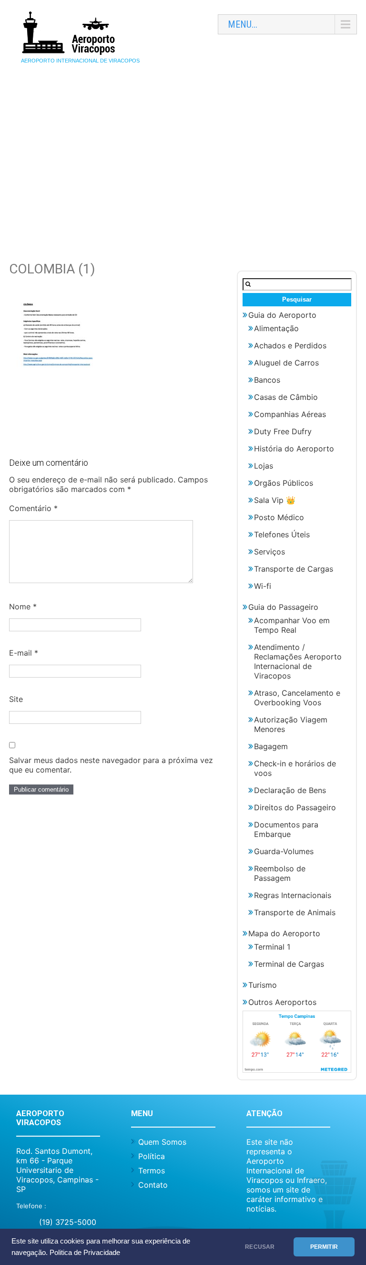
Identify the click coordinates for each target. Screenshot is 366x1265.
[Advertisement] (183, 156)
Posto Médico (279, 517)
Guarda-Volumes (284, 851)
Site (16, 699)
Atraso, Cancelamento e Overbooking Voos (297, 697)
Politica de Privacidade (85, 1252)
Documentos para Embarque (286, 829)
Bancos (267, 380)
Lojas (263, 465)
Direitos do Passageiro (295, 807)
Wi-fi (262, 586)
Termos (151, 1170)
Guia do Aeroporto (282, 315)
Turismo (262, 985)
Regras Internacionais (292, 895)
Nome (23, 606)
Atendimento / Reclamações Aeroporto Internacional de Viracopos (298, 661)
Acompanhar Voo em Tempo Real (292, 625)
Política (151, 1156)
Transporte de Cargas (293, 569)
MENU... (242, 24)
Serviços (269, 551)
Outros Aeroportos (282, 1002)
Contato (153, 1185)
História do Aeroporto (294, 448)
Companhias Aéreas (290, 414)
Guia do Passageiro (283, 607)
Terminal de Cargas (289, 964)
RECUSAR (259, 1247)
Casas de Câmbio (286, 397)
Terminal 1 (272, 946)
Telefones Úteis (282, 534)
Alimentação (276, 328)
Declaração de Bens (290, 790)
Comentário (33, 508)
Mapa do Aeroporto (284, 933)
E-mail (23, 653)
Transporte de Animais (295, 912)
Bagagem (271, 746)
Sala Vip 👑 (274, 500)
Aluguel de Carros (286, 362)
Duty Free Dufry (283, 431)
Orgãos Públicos (283, 483)
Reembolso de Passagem (279, 873)
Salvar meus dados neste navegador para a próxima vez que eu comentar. (111, 764)
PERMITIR (324, 1247)
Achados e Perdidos (290, 345)
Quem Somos (162, 1142)
